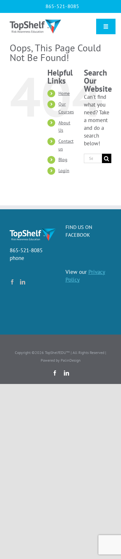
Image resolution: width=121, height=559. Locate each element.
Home (64, 93)
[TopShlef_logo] (35, 20)
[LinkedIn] (22, 282)
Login (63, 170)
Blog (62, 159)
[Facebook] (12, 282)
